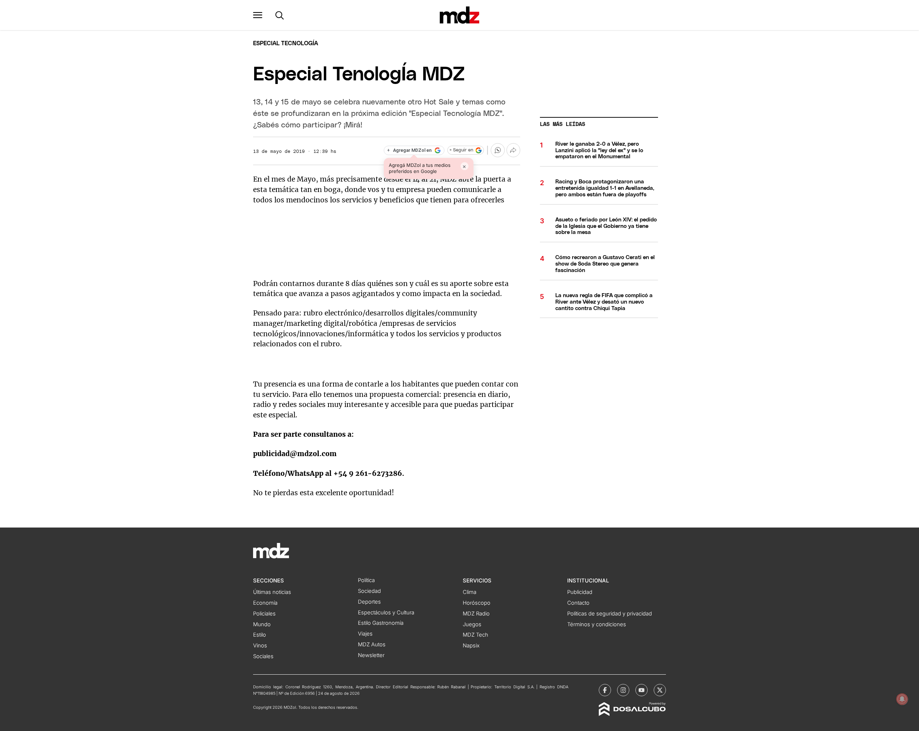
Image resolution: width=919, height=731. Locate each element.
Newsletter (371, 655)
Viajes (365, 634)
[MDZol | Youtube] (641, 690)
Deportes (369, 602)
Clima (469, 592)
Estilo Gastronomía (380, 623)
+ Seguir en (461, 150)
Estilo (259, 635)
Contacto (578, 603)
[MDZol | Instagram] (623, 690)
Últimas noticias (272, 592)
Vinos (260, 645)
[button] (257, 15)
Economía (265, 603)
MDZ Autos (372, 644)
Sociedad (369, 591)
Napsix (471, 645)
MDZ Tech (475, 635)
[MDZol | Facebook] (605, 690)
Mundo (262, 624)
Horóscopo (476, 603)
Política (366, 580)
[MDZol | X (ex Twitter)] (660, 690)
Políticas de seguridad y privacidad (609, 613)
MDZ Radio (476, 613)
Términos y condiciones (596, 624)
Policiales (264, 613)
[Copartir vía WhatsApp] (497, 150)
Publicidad (579, 592)
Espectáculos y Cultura (386, 612)
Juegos (472, 624)
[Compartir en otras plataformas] (513, 150)
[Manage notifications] (902, 699)
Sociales (263, 656)
